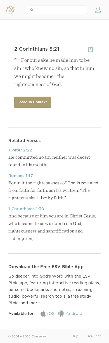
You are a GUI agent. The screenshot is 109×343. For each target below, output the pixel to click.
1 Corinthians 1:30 (26, 209)
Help (75, 336)
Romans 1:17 (20, 175)
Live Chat (93, 336)
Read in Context (32, 102)
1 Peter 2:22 (20, 150)
